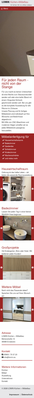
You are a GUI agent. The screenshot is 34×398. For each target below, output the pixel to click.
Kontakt (5, 381)
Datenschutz (27, 394)
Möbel (4, 372)
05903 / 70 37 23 (10, 354)
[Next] (32, 188)
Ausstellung (6, 375)
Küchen (5, 370)
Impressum (14, 394)
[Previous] (1, 188)
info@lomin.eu (9, 357)
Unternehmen (7, 378)
